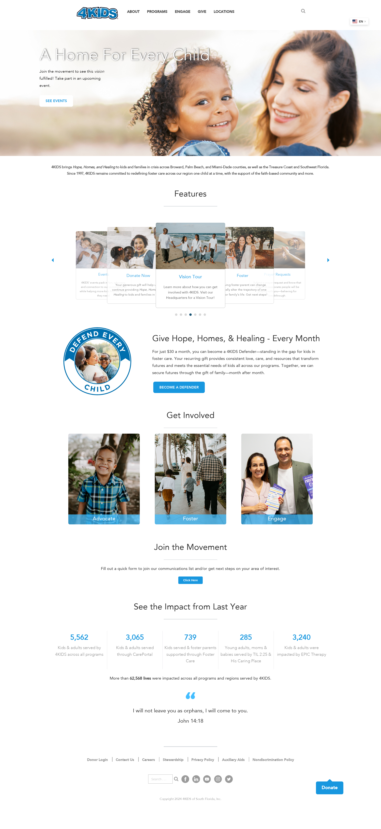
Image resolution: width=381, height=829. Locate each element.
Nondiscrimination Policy (273, 760)
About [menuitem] (133, 12)
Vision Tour (190, 277)
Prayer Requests (277, 274)
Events (103, 274)
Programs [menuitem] (157, 12)
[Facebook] (185, 779)
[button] (303, 11)
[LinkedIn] (196, 779)
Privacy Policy (202, 760)
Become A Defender (179, 387)
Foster (242, 276)
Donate (330, 788)
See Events (56, 101)
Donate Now (138, 276)
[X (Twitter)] (229, 779)
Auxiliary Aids (233, 760)
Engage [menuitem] (182, 12)
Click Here (190, 580)
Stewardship (173, 760)
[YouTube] (207, 779)
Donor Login (97, 760)
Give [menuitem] (202, 12)
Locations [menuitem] (224, 12)
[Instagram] (218, 779)
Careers (148, 760)
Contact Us (125, 760)
